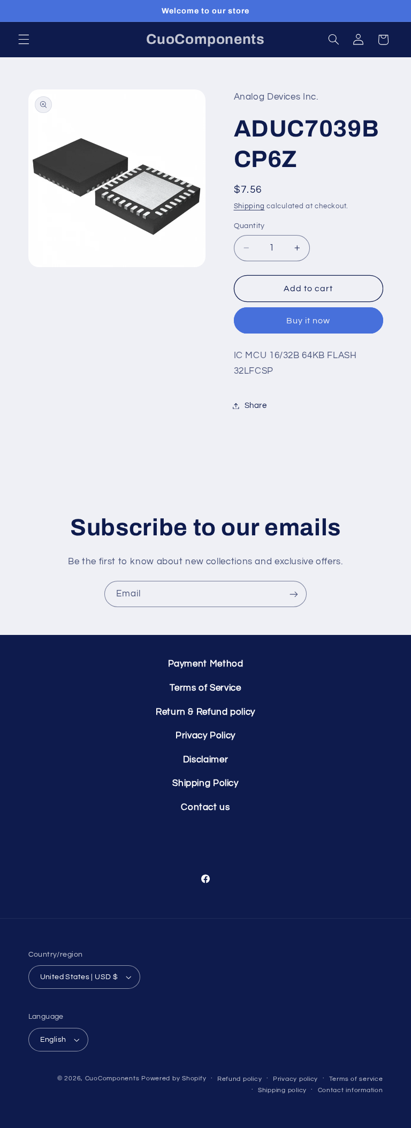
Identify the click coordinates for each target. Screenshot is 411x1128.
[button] (23, 39)
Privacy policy (295, 1079)
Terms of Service (205, 688)
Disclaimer (205, 759)
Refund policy (239, 1079)
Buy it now (308, 320)
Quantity (249, 226)
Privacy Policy (205, 735)
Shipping (249, 206)
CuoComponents (112, 1078)
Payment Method (205, 664)
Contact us (205, 807)
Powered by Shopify (173, 1078)
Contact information (350, 1090)
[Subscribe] (293, 594)
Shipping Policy (205, 783)
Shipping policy (282, 1090)
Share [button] (256, 406)
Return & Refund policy (205, 712)
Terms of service (356, 1079)
